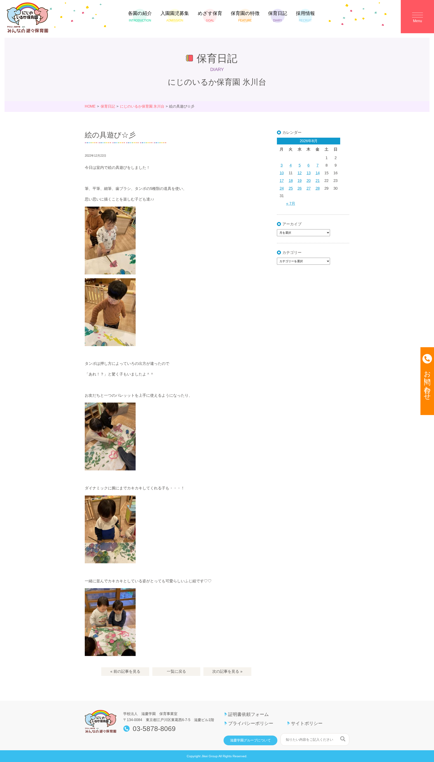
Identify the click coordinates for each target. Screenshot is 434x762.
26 (299, 188)
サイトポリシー (307, 723)
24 (282, 188)
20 (309, 181)
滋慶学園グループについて (250, 740)
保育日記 (277, 16)
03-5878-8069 (154, 728)
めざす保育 (210, 16)
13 (309, 173)
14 (318, 173)
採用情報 (305, 16)
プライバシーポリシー (250, 723)
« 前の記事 (125, 671)
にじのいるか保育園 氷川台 (142, 106)
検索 (342, 739)
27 (309, 188)
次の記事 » (227, 671)
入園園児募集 (174, 16)
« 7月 (290, 203)
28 (318, 188)
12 (299, 173)
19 (299, 181)
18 (291, 181)
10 (282, 173)
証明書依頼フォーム (248, 714)
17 (282, 181)
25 (291, 188)
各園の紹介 (140, 16)
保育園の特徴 (245, 16)
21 (318, 181)
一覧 (176, 671)
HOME (90, 106)
